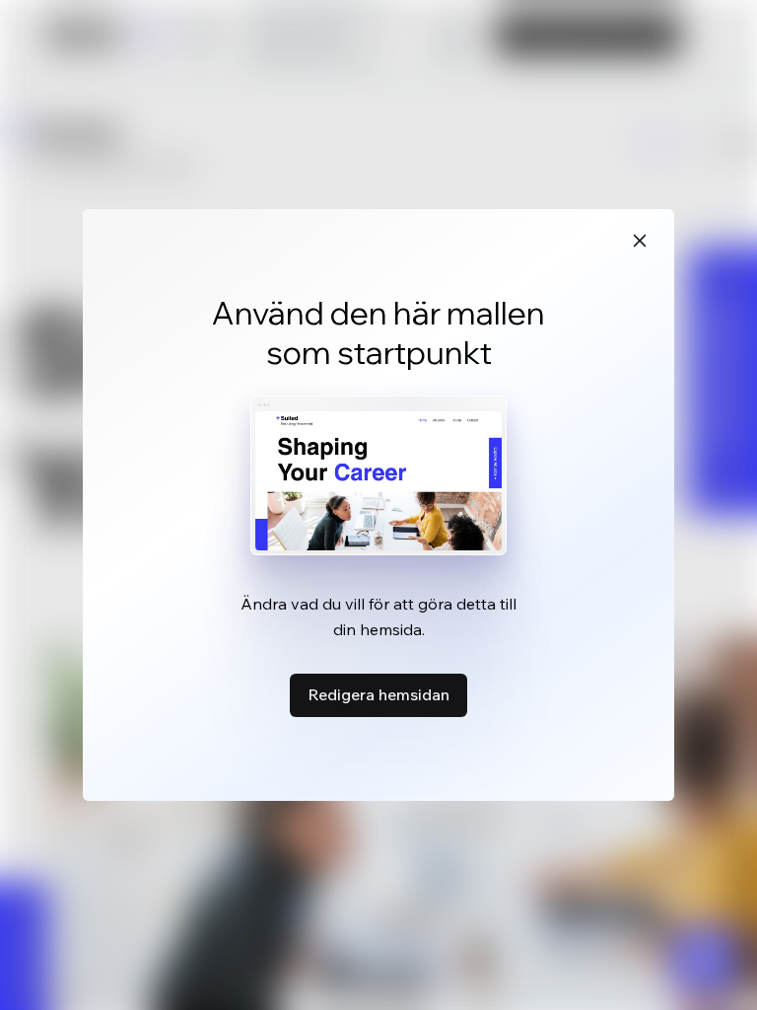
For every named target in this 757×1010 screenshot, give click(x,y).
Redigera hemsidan (378, 694)
